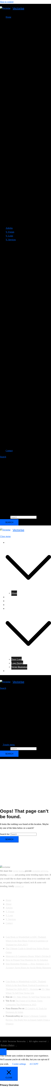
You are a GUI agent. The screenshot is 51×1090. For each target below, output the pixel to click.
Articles (9, 228)
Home (8, 542)
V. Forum (10, 232)
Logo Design (17, 663)
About (14, 593)
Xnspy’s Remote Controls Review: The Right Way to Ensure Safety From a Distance (28, 1020)
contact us (19, 886)
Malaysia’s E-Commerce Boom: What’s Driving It (28, 956)
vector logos (18, 871)
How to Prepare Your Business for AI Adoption (27, 960)
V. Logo (9, 236)
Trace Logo (16, 659)
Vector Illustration (19, 667)
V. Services (11, 608)
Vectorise (18, 8)
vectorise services (40, 871)
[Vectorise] (5, 8)
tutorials (10, 875)
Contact (9, 450)
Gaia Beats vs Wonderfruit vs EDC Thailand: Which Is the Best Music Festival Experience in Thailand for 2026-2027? (27, 941)
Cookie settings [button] (19, 1064)
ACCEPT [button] (33, 1064)
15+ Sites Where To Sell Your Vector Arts (31, 997)
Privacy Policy (7, 1045)
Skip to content (6, 2)
